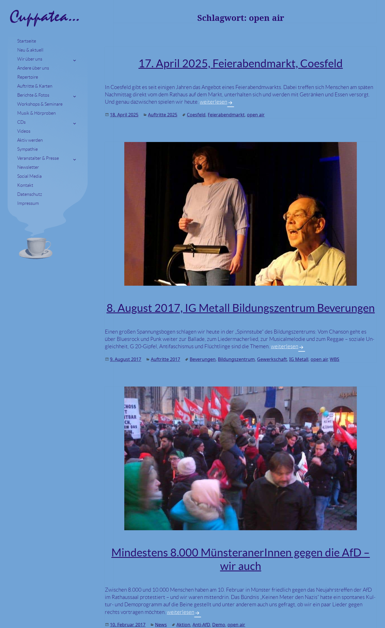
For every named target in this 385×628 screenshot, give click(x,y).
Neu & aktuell (30, 50)
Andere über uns (33, 68)
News (161, 625)
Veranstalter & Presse (38, 158)
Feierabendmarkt (226, 115)
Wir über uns (29, 59)
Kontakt (25, 185)
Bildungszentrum (236, 359)
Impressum (28, 203)
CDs (21, 122)
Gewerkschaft (272, 359)
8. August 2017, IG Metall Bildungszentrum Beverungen (241, 308)
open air (256, 115)
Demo (218, 625)
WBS (334, 359)
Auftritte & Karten (34, 86)
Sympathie (27, 149)
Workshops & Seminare (40, 104)
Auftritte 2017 (165, 359)
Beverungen (203, 359)
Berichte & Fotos (33, 95)
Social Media (29, 176)
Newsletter (28, 167)
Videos (23, 131)
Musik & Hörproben (36, 113)
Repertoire (27, 77)
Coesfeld (196, 115)
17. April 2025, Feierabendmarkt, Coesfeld (240, 63)
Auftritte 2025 (162, 115)
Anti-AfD (201, 625)
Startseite (26, 41)
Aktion (183, 625)
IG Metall (298, 359)
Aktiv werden (30, 140)
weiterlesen (217, 102)
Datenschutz (29, 194)
